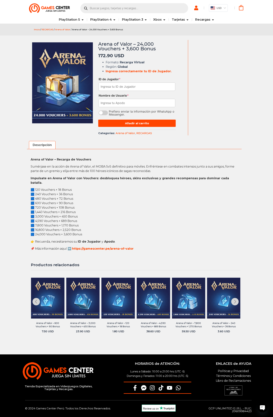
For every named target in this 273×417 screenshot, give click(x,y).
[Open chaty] (263, 407)
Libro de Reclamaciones (233, 380)
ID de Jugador (110, 79)
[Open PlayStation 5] (82, 19)
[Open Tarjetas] (187, 19)
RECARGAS (47, 29)
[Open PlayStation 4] (114, 19)
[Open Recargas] (212, 19)
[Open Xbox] (164, 19)
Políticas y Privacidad (233, 371)
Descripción (42, 145)
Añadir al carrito (137, 123)
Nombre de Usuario (114, 95)
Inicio (37, 29)
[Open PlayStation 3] (145, 19)
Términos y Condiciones (233, 376)
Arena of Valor (62, 29)
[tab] (42, 145)
